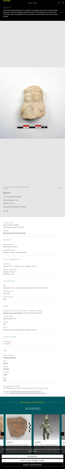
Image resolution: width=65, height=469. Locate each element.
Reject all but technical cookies (32, 460)
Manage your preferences (32, 465)
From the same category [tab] (33, 409)
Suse (4, 380)
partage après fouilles (9, 357)
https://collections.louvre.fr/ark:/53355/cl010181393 (25, 391)
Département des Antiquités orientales (14, 233)
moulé (5, 374)
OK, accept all (33, 456)
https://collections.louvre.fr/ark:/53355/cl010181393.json (29, 393)
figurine (5, 363)
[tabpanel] (32, 434)
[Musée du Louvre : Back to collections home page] (32, 2)
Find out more (32, 451)
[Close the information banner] (61, 12)
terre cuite (6, 369)
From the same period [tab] (33, 408)
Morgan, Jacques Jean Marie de (12, 313)
